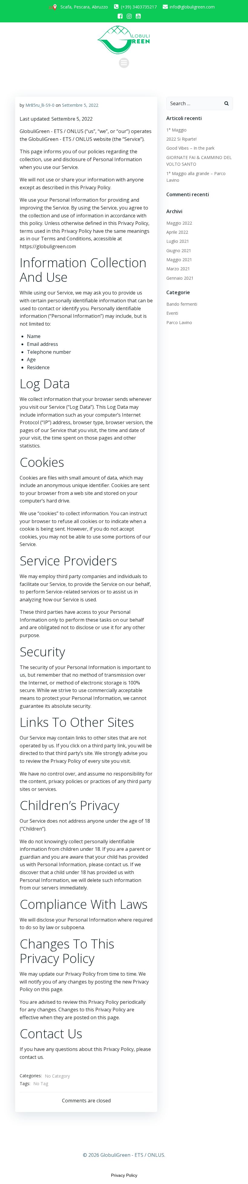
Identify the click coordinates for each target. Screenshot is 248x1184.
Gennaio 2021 (180, 278)
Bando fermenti (181, 304)
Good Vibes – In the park (190, 148)
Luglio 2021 (177, 241)
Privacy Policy (124, 1175)
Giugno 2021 (178, 250)
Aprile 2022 (177, 232)
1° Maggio (176, 130)
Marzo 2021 (178, 269)
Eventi (172, 313)
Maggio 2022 (179, 223)
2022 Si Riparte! (181, 139)
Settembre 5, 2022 (80, 105)
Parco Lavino (179, 322)
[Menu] (124, 63)
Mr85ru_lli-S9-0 (39, 105)
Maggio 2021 (179, 259)
